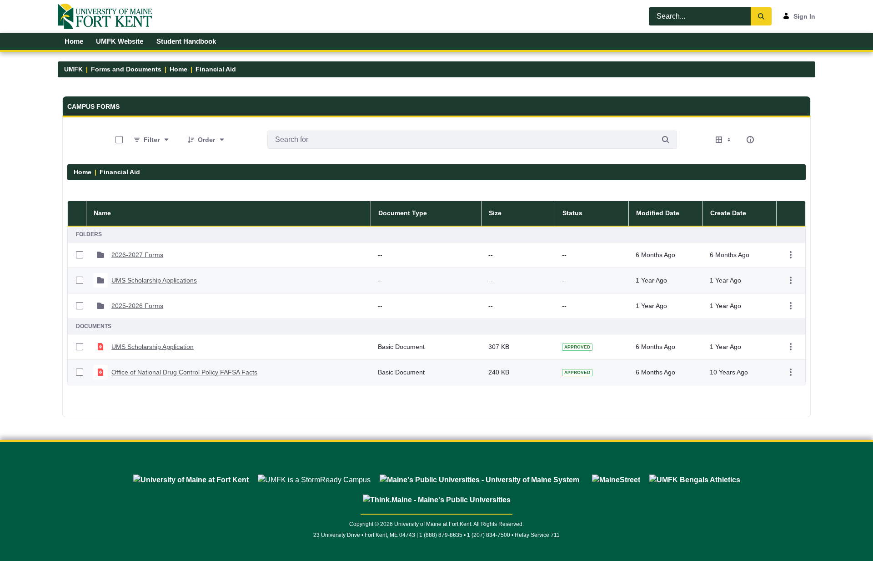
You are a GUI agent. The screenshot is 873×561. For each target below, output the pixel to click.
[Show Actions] (790, 255)
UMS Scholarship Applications (154, 280)
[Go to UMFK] (108, 16)
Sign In (804, 16)
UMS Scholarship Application (152, 346)
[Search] (761, 16)
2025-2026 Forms (137, 305)
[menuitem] (74, 41)
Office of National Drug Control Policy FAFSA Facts (184, 372)
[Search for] (665, 139)
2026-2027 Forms (137, 254)
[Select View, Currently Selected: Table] (724, 139)
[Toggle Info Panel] (750, 139)
